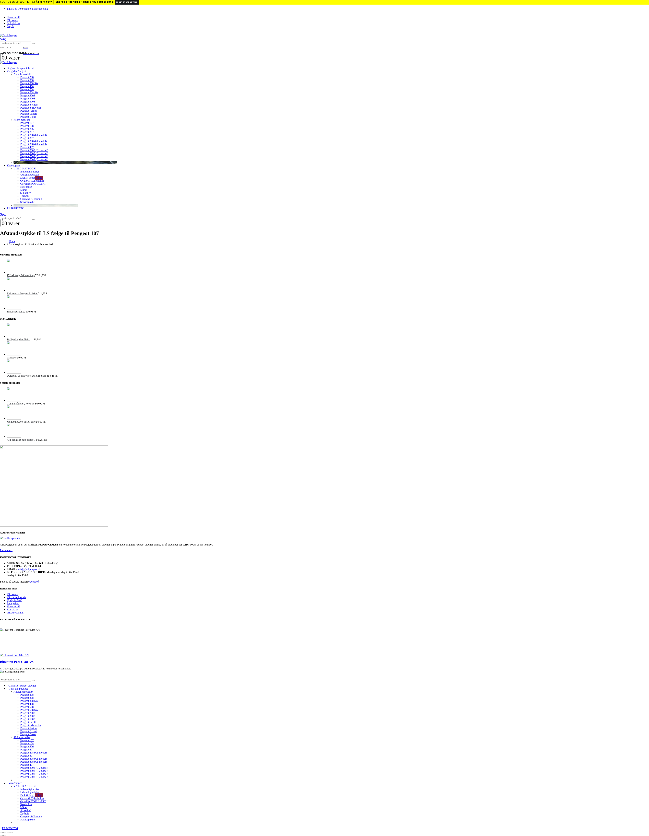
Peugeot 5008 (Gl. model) (34, 156)
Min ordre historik (16, 597)
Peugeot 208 (27, 77)
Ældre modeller (22, 119)
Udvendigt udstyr (29, 174)
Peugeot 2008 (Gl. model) (34, 150)
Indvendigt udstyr (29, 171)
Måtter (23, 189)
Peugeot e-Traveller (30, 107)
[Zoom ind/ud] (1, 832)
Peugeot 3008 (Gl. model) (34, 153)
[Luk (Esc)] (11, 832)
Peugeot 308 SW (29, 83)
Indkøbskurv (13, 23)
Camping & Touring (31, 199)
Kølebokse (26, 186)
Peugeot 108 (27, 125)
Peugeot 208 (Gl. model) (33, 135)
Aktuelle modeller (23, 74)
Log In (10, 26)
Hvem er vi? (13, 17)
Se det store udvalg (126, 2)
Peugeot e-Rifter (29, 104)
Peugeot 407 (27, 147)
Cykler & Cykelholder (32, 180)
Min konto (12, 20)
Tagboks (24, 195)
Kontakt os (12, 609)
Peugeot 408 (27, 86)
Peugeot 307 (27, 138)
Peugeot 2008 (27, 95)
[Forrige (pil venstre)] (1, 835)
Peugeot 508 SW (29, 92)
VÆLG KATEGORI (25, 168)
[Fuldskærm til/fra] (4, 832)
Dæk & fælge (31, 177)
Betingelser (13, 603)
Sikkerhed (25, 192)
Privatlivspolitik (15, 612)
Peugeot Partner (28, 110)
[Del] (8, 832)
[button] (3, 39)
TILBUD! (15, 208)
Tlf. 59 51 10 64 (15, 8)
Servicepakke (27, 202)
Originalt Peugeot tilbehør (20, 68)
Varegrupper (13, 165)
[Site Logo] (8, 35)
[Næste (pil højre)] (4, 835)
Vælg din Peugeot (16, 71)
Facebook (34, 581)
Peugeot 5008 (27, 101)
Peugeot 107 (27, 122)
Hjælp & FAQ (14, 600)
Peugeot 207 (27, 132)
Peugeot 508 (27, 89)
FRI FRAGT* (45, 2)
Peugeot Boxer (28, 116)
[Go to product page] (328, 266)
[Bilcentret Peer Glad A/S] (14, 655)
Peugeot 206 (27, 128)
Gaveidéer (33, 183)
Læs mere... (6, 550)
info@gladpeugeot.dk (36, 8)
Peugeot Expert (28, 113)
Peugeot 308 (27, 80)
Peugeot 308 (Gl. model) (33, 141)
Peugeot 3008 (27, 98)
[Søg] (33, 43)
